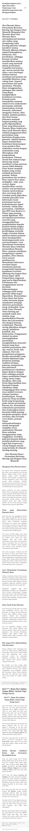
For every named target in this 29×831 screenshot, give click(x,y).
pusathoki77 (18, 516)
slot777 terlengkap (11, 683)
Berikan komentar (20, 683)
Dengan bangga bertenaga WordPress (10, 829)
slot (3, 472)
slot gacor (23, 682)
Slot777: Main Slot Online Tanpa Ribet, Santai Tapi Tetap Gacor (14, 691)
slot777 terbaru (5, 824)
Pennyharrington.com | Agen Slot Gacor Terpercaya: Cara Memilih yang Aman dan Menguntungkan (12, 7)
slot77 (25, 762)
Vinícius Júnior (16, 682)
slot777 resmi (22, 822)
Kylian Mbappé (14, 822)
